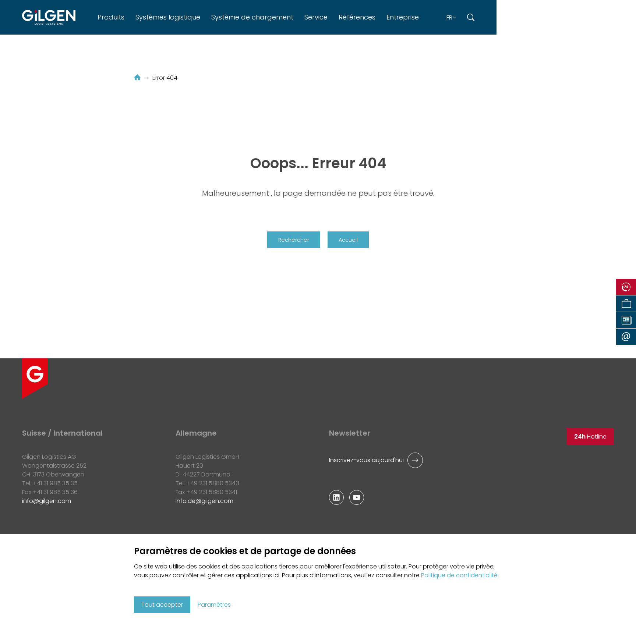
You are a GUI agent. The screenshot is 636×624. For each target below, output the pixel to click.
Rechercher (293, 240)
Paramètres (214, 604)
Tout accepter (162, 604)
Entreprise (402, 17)
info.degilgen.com (204, 501)
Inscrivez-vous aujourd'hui (366, 460)
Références (357, 17)
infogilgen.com (46, 501)
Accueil (348, 240)
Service (316, 17)
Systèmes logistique (167, 17)
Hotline (590, 436)
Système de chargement (252, 17)
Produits (111, 17)
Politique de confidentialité (459, 575)
